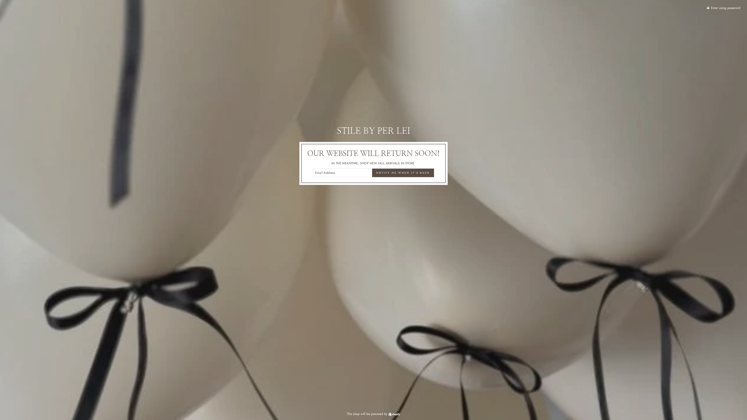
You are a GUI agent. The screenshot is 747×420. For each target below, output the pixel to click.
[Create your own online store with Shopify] (394, 414)
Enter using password (725, 8)
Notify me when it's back (403, 173)
